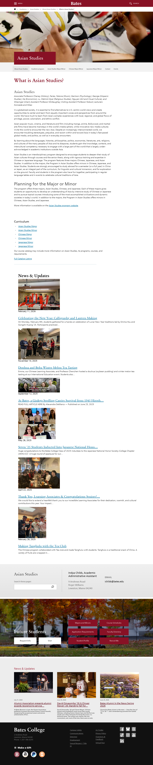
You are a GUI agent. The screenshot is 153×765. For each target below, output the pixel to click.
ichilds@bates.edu (114, 581)
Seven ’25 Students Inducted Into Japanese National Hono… (58, 447)
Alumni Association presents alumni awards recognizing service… (32, 704)
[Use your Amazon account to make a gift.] (25, 754)
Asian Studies (34, 9)
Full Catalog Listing (23, 258)
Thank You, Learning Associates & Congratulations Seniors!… (59, 496)
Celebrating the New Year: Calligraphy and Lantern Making (57, 318)
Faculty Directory (114, 632)
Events (116, 69)
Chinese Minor (25, 238)
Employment (75, 740)
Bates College (29, 729)
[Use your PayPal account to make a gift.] (34, 754)
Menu (20, 3)
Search (136, 3)
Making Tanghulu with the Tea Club (42, 546)
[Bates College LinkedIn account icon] (122, 741)
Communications (76, 733)
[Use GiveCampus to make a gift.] (42, 754)
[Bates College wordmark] (76, 3)
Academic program (37, 69)
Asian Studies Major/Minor (56, 69)
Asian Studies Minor (27, 230)
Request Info (25, 641)
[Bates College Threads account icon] (134, 729)
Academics (23, 9)
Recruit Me (114, 641)
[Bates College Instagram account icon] (128, 735)
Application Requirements (83, 632)
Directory (73, 737)
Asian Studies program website (63, 205)
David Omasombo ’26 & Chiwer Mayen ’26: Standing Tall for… (73, 704)
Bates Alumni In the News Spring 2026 (117, 704)
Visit (50, 641)
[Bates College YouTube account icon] (134, 735)
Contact (107, 69)
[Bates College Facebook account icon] (122, 729)
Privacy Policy (101, 733)
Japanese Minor (25, 246)
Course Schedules (114, 623)
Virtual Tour (100, 743)
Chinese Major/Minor (76, 69)
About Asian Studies (49, 9)
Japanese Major (25, 242)
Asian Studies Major (27, 226)
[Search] (53, 587)
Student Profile (83, 641)
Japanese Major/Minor (94, 69)
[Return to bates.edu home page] (16, 9)
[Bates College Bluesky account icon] (128, 729)
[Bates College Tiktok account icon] (122, 735)
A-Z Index (99, 730)
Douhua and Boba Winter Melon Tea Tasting (47, 367)
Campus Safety (76, 730)
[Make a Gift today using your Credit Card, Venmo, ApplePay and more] (17, 754)
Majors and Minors (83, 623)
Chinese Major (25, 234)
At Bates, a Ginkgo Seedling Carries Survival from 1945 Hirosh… (61, 400)
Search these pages (22, 581)
